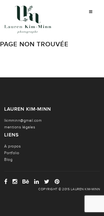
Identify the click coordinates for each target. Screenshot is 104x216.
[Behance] (25, 181)
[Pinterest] (57, 181)
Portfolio (11, 153)
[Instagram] (14, 181)
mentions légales (19, 127)
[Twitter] (47, 181)
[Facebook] (5, 181)
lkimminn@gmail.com (23, 120)
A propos (12, 146)
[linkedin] (36, 181)
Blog (8, 159)
